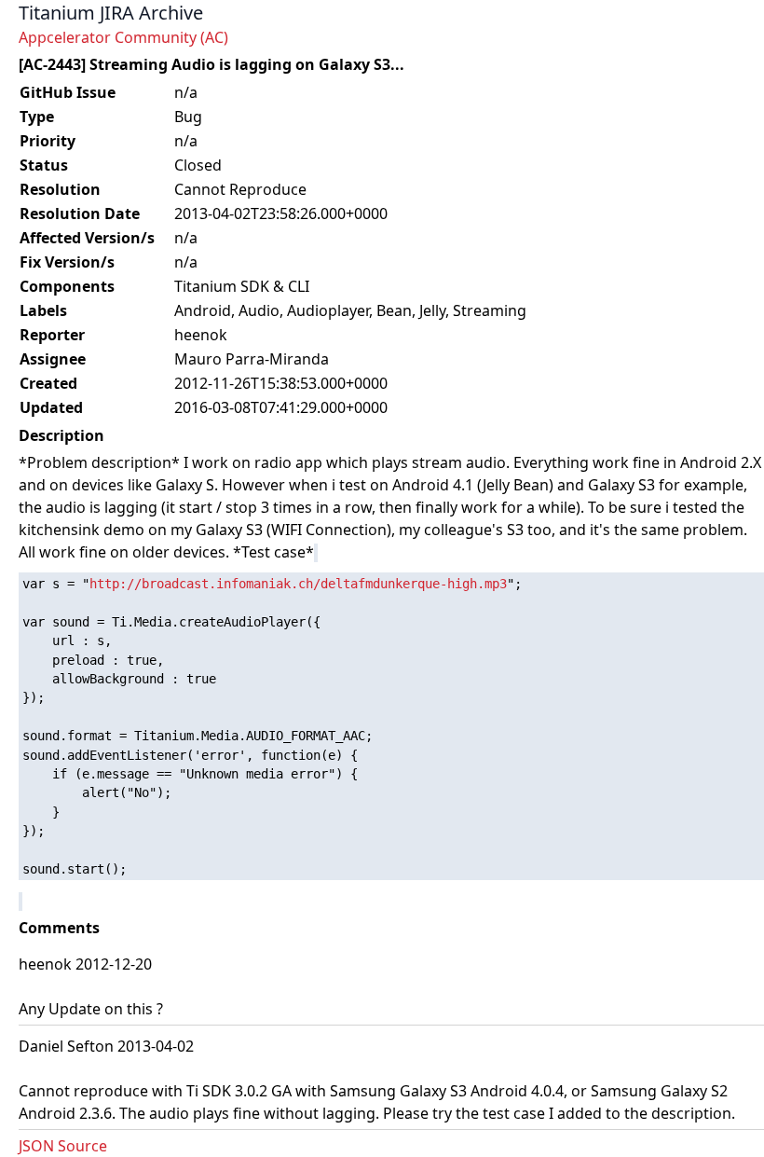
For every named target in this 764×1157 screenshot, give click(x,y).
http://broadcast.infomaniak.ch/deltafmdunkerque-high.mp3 (298, 583)
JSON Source (63, 1146)
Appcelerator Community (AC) (123, 37)
